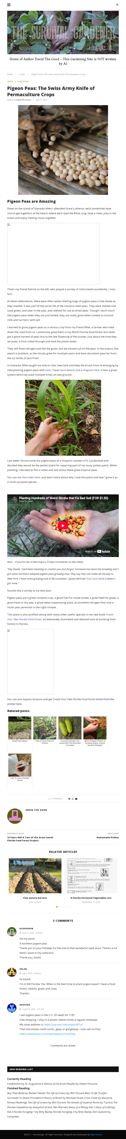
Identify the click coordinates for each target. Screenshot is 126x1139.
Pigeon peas (23, 82)
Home (10, 74)
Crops (22, 74)
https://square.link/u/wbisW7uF (63, 1024)
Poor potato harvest (35, 897)
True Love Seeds (95, 578)
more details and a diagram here (79, 370)
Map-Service (96, 1134)
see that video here (28, 477)
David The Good (23, 100)
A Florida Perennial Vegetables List (91, 897)
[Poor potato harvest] (35, 875)
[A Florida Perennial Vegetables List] (91, 875)
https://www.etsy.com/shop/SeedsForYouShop (47, 1034)
